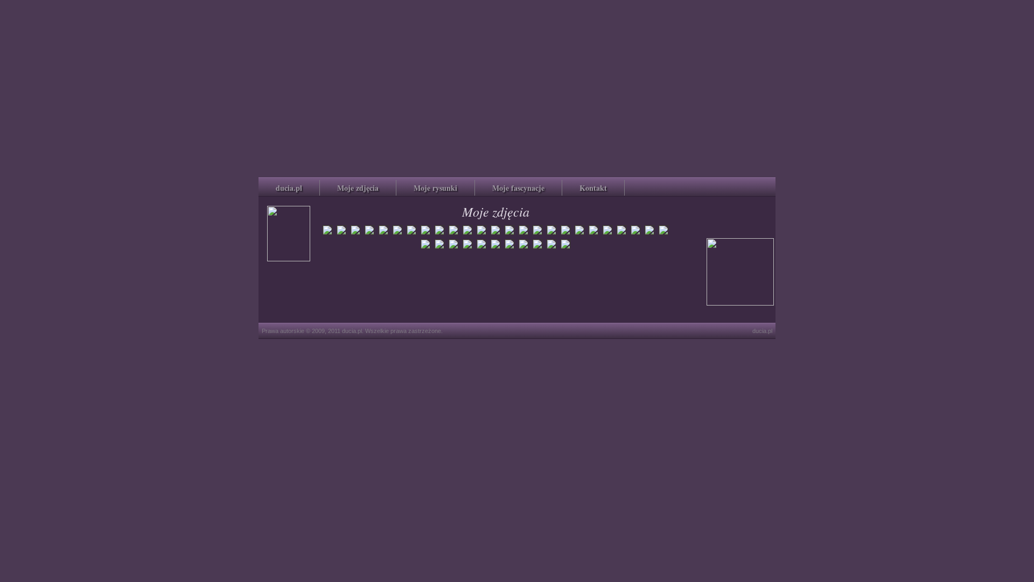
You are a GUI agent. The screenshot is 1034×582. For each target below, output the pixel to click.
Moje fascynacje (518, 187)
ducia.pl (289, 187)
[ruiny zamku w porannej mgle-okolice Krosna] (537, 234)
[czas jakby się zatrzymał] (425, 234)
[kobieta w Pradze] (551, 234)
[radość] (509, 234)
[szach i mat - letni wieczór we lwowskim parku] (383, 234)
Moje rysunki (435, 187)
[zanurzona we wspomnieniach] (495, 234)
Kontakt (593, 187)
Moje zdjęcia (358, 187)
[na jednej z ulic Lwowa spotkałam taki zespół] (327, 234)
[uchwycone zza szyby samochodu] (467, 234)
